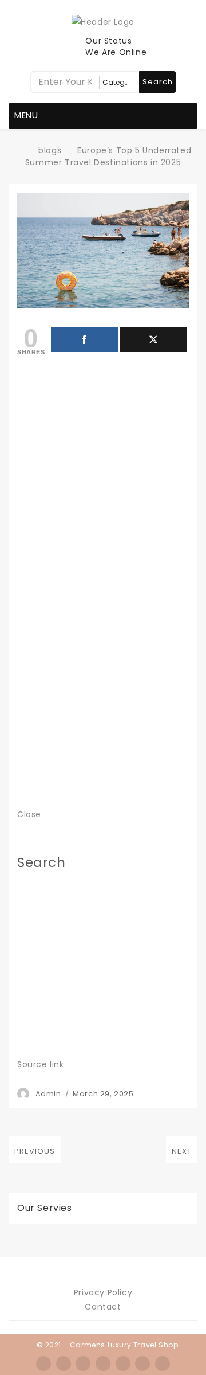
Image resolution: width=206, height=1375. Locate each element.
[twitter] (63, 1363)
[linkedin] (123, 1363)
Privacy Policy (103, 1292)
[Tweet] (153, 339)
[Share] (84, 339)
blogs (49, 150)
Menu (26, 115)
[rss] (83, 1363)
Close (29, 814)
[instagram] (103, 1363)
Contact (103, 1306)
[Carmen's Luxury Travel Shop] (21, 150)
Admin (48, 1093)
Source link (40, 1064)
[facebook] (43, 1363)
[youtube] (162, 1363)
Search (157, 81)
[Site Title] (103, 21)
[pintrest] (142, 1363)
